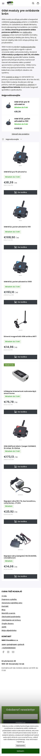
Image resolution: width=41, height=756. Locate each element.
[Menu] (3, 3)
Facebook (3, 652)
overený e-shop (12, 77)
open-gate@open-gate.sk (13, 644)
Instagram (8, 652)
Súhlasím (20, 751)
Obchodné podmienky (11, 617)
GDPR (4, 627)
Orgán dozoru (8, 623)
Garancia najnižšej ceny (12, 603)
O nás (4, 596)
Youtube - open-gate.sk (13, 652)
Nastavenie (20, 746)
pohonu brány (15, 22)
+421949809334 (9, 648)
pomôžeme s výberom (25, 84)
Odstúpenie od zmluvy (11, 620)
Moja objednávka (9, 630)
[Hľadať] (33, 3)
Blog (3, 610)
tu (23, 742)
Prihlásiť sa (20, 722)
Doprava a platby (9, 599)
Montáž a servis (8, 613)
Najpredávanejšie (12, 139)
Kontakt (5, 606)
